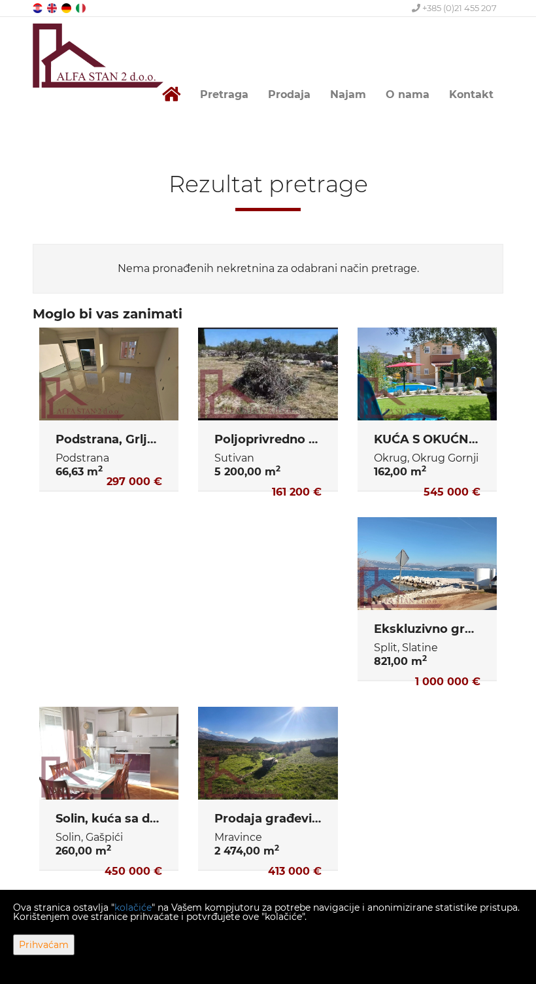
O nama (407, 94)
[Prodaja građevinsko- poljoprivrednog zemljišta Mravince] (267, 753)
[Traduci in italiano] (82, 7)
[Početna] (171, 94)
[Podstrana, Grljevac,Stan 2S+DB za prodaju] (108, 374)
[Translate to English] (53, 7)
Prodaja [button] (289, 94)
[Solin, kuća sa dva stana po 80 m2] (108, 753)
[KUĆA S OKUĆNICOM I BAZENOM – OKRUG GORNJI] (427, 374)
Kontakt (471, 94)
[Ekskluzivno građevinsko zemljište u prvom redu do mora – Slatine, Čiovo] (427, 563)
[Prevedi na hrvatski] (38, 7)
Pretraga (224, 94)
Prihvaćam (44, 945)
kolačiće (133, 907)
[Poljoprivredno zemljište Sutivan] (267, 374)
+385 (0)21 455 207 (458, 8)
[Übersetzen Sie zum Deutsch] (67, 7)
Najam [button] (348, 94)
